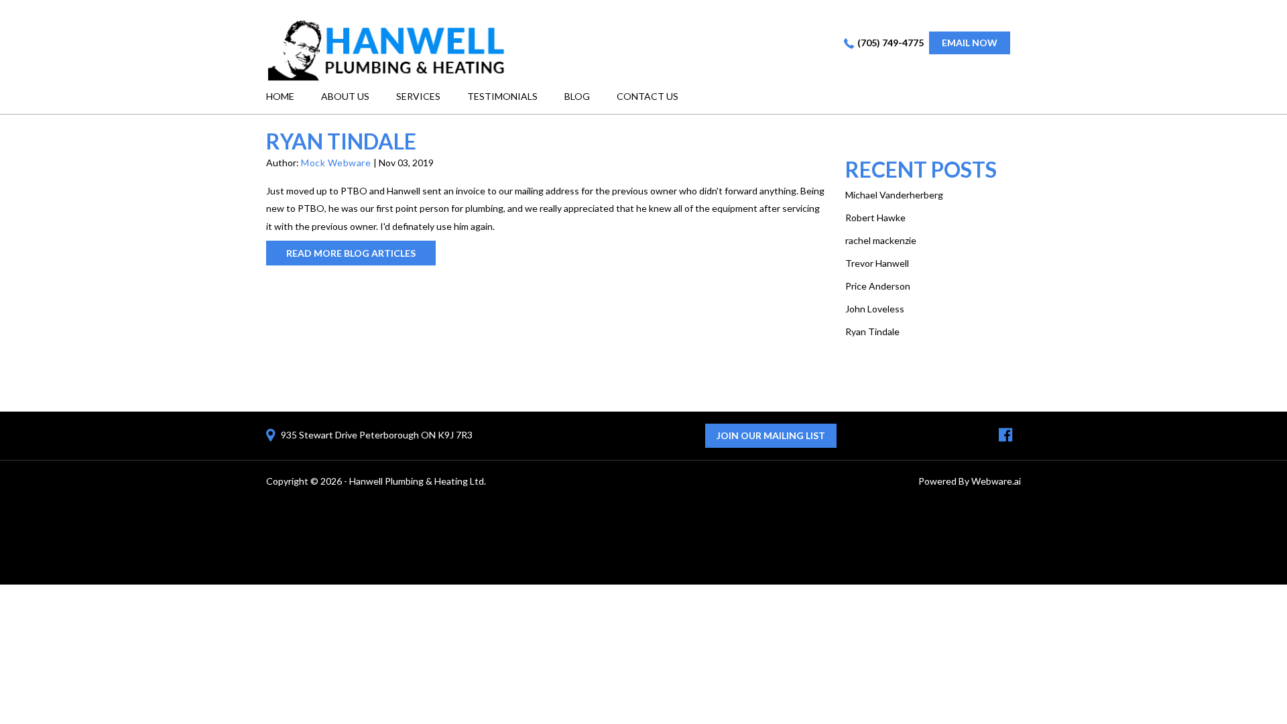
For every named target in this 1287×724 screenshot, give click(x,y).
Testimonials (502, 96)
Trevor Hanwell (877, 263)
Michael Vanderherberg (894, 194)
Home (280, 96)
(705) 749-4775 (890, 42)
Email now (969, 42)
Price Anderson (877, 286)
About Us (345, 96)
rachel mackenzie (880, 240)
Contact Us (647, 96)
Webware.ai (996, 481)
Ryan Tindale (872, 331)
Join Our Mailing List (771, 435)
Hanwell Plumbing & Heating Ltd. (417, 481)
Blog (577, 96)
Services (418, 96)
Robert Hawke (875, 217)
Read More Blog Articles (351, 253)
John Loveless (874, 308)
